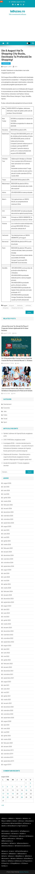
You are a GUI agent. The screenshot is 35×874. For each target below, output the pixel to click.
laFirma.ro (21, 821)
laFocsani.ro (11, 838)
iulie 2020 (6, 725)
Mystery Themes (23, 872)
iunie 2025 (7, 534)
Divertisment (6, 63)
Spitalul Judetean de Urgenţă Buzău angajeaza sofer (18, 435)
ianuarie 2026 (8, 508)
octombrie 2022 (8, 638)
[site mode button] (28, 43)
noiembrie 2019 (8, 754)
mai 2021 (6, 692)
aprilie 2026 (7, 497)
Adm (15, 66)
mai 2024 (6, 580)
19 (13, 794)
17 (3, 794)
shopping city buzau (17, 308)
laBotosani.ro (5, 858)
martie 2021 (7, 699)
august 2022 (7, 645)
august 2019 (7, 764)
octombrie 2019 (8, 757)
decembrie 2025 (9, 512)
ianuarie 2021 (8, 703)
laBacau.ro (11, 856)
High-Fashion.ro (23, 826)
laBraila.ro (13, 858)
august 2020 (7, 721)
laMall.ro (9, 821)
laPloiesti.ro (5, 836)
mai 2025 (6, 537)
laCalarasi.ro (29, 836)
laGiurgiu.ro (20, 838)
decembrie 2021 (9, 671)
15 (26, 790)
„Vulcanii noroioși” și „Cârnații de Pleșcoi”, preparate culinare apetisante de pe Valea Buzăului (30, 312)
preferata (28, 305)
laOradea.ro (5, 843)
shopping (5, 308)
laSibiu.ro (4, 861)
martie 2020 (7, 739)
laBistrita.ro (28, 856)
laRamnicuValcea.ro (7, 846)
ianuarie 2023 (8, 627)
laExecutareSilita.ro (16, 823)
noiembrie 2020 (8, 710)
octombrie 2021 (8, 674)
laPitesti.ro (13, 843)
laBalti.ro (4, 826)
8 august (11, 305)
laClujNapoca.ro (24, 831)
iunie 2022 (7, 653)
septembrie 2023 (9, 602)
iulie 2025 (6, 530)
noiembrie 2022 (8, 634)
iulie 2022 (6, 649)
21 (22, 794)
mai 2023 (6, 616)
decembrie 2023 (9, 598)
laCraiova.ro (15, 833)
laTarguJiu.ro (5, 863)
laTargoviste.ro (27, 861)
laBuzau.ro (17, 11)
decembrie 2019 (9, 750)
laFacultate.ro (29, 821)
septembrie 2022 (9, 642)
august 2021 (7, 681)
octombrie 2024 (8, 562)
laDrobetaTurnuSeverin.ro (22, 846)
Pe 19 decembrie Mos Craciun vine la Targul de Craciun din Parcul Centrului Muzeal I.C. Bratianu (16, 359)
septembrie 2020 (9, 717)
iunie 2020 (7, 728)
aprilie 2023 (7, 620)
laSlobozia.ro (19, 861)
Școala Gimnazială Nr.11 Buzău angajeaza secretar (16, 464)
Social (5, 418)
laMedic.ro (11, 818)
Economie (7, 408)
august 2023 (7, 606)
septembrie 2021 (9, 678)
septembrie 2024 (9, 566)
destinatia (20, 305)
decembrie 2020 (9, 707)
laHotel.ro (25, 818)
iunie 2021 (7, 689)
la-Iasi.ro (11, 851)
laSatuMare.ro (28, 858)
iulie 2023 (6, 609)
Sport (5, 422)
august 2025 (7, 526)
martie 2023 (7, 624)
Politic (5, 415)
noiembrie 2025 (8, 515)
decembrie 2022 (9, 631)
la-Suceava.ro (6, 823)
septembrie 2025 (9, 523)
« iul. (2, 805)
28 (22, 797)
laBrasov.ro (4, 851)
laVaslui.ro (5, 853)
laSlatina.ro (11, 861)
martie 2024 (7, 588)
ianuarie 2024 (8, 595)
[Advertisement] (17, 30)
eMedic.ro (4, 818)
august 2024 (7, 570)
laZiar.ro (14, 821)
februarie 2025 (8, 548)
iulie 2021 (6, 685)
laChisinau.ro (27, 823)
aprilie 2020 (7, 735)
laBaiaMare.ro (19, 856)
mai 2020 (6, 732)
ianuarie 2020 (8, 746)
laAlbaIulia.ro (13, 853)
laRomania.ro (5, 831)
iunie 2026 (7, 490)
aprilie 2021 (7, 696)
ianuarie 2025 (8, 552)
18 (7, 794)
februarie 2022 (8, 663)
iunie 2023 (7, 613)
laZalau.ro (4, 866)
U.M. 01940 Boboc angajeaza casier (14, 439)
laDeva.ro (5, 838)
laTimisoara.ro (13, 836)
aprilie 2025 (7, 541)
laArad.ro (4, 856)
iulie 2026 (6, 487)
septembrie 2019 (9, 761)
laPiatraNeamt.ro (12, 826)
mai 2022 (6, 656)
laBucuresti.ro (14, 831)
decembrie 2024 (9, 555)
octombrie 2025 (8, 519)
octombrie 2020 (8, 714)
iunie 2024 (7, 577)
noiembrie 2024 (8, 559)
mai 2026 (6, 494)
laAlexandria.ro (22, 853)
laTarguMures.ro (15, 863)
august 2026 (7, 483)
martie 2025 (7, 544)
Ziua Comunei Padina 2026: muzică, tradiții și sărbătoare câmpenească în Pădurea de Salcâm (16, 389)
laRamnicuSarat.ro (22, 843)
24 (3, 797)
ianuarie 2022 (8, 667)
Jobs (5, 411)
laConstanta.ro (5, 833)
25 (7, 797)
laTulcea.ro (24, 863)
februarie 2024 (8, 591)
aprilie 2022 (7, 660)
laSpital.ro (19, 818)
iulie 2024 (6, 573)
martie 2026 (7, 501)
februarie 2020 (8, 743)
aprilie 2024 (7, 584)
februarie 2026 (8, 505)
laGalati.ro (23, 833)
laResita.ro (20, 858)
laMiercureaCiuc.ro (7, 841)
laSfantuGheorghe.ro (21, 851)
